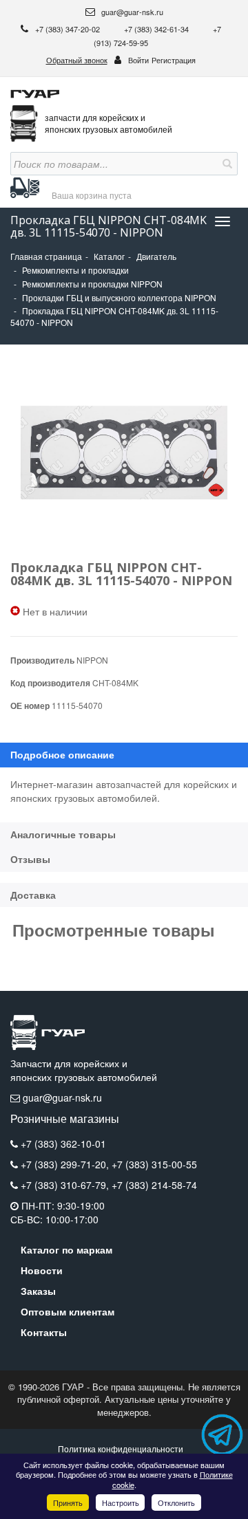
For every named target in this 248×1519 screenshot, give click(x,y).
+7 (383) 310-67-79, (66, 1185)
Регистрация (174, 59)
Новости (42, 1270)
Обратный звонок (76, 59)
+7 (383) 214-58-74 (154, 1185)
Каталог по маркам (66, 1249)
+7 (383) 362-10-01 (63, 1143)
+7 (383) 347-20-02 (68, 28)
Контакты (44, 1332)
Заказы (38, 1291)
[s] (226, 163)
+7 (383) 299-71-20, (66, 1164)
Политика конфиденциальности (120, 1448)
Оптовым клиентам (67, 1311)
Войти (138, 59)
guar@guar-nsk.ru (131, 11)
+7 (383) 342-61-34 (157, 28)
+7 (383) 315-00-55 (154, 1164)
